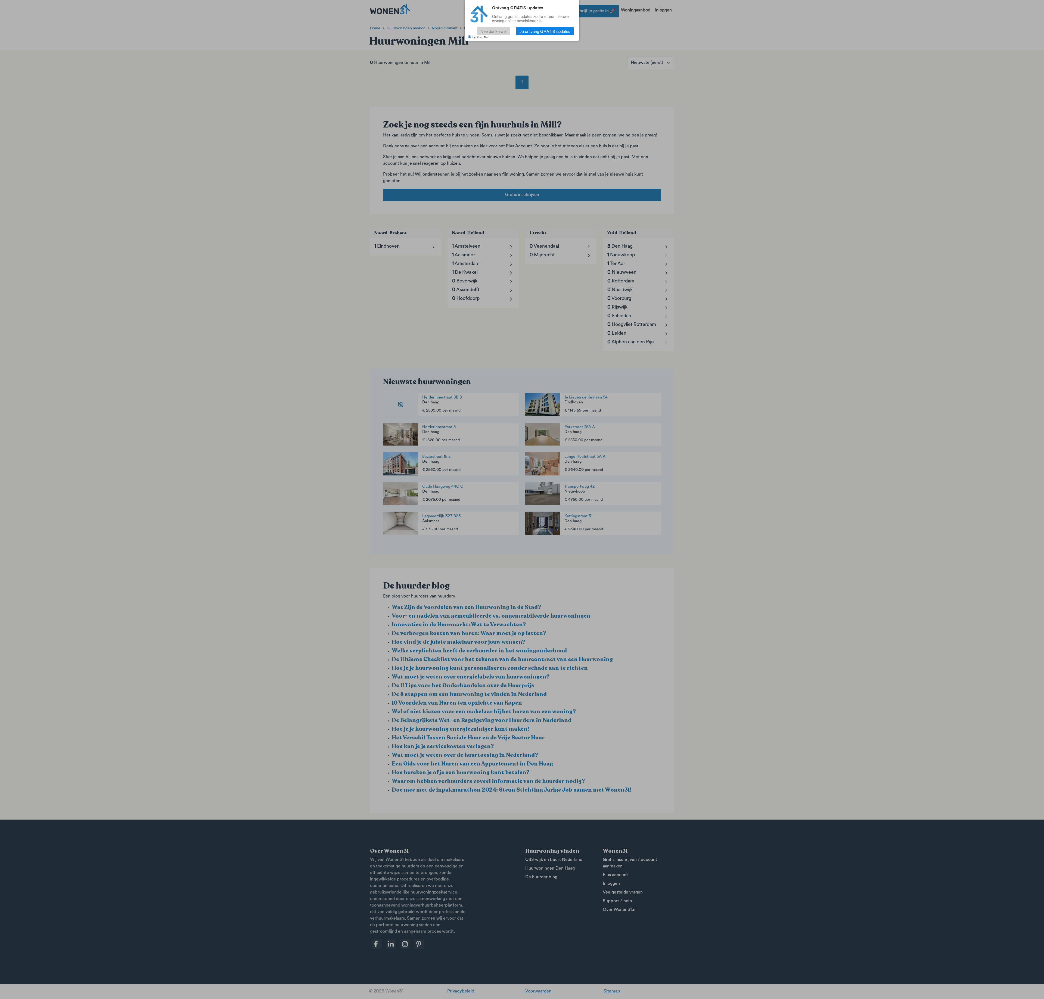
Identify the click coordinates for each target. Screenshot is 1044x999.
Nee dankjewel (493, 31)
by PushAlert (481, 37)
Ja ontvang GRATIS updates (545, 31)
